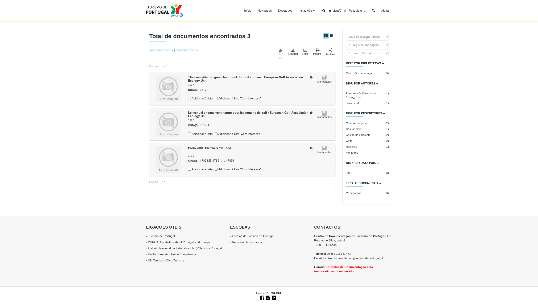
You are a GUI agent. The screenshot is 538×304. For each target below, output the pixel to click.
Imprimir (317, 53)
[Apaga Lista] (344, 10)
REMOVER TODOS (187, 50)
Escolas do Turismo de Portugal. (253, 236)
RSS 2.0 (280, 56)
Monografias (367, 193)
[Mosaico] (332, 36)
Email (305, 53)
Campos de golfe (367, 123)
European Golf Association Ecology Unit (367, 95)
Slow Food (367, 103)
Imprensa (367, 146)
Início (247, 10)
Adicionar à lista (202, 98)
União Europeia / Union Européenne (172, 254)
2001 (367, 172)
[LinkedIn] (273, 297)
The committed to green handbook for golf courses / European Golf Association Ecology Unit (245, 79)
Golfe (367, 140)
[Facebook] (262, 297)
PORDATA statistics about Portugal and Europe (179, 242)
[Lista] (326, 36)
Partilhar (330, 54)
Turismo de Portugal (161, 236)
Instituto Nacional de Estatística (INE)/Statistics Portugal (185, 248)
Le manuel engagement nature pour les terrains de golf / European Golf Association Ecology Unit (248, 114)
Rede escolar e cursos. (247, 242)
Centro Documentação (367, 73)
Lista (337, 10)
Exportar (293, 53)
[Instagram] (267, 297)
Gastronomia (367, 129)
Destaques (285, 10)
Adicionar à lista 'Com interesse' (239, 98)
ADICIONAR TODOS (161, 50)
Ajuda (385, 10)
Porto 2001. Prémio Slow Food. (210, 148)
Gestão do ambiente (367, 135)
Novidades (265, 10)
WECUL (276, 293)
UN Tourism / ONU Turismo (166, 260)
